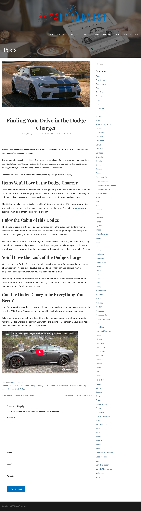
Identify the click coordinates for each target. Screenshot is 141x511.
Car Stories (100, 149)
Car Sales (99, 145)
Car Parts (99, 137)
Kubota (98, 250)
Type (98, 449)
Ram (97, 372)
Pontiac (99, 364)
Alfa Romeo (100, 80)
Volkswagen (100, 473)
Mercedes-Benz (102, 315)
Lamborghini (100, 254)
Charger (33, 386)
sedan (4, 389)
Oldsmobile (100, 347)
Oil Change (100, 343)
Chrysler (99, 161)
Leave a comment (62, 133)
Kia (97, 246)
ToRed (22, 389)
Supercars (100, 412)
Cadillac (99, 129)
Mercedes (100, 311)
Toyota (98, 437)
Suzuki (98, 420)
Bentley (99, 96)
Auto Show (100, 92)
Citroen (98, 165)
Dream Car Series (71, 34)
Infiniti (98, 230)
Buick (98, 120)
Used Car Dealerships (104, 453)
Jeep (98, 242)
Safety (98, 388)
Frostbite (55, 386)
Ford (97, 206)
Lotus (98, 279)
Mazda (98, 299)
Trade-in (99, 441)
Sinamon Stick (13, 389)
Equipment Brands (103, 189)
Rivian (98, 376)
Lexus (98, 266)
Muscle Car (80, 386)
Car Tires (99, 153)
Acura (98, 76)
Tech (117, 34)
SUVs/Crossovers (103, 416)
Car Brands (100, 133)
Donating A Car (101, 177)
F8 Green (47, 386)
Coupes (99, 169)
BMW (98, 100)
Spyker (98, 400)
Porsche (99, 368)
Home (137, 34)
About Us (127, 34)
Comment (12, 417)
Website (10, 476)
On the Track (100, 351)
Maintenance (101, 291)
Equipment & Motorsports (106, 185)
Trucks (98, 445)
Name (10, 452)
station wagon (101, 404)
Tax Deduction (101, 424)
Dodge (13, 383)
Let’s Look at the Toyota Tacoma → (78, 395)
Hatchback (100, 218)
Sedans (20, 383)
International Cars (102, 234)
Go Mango (63, 386)
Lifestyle (87, 34)
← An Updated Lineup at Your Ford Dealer (18, 395)
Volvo (98, 477)
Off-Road (99, 339)
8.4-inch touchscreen (20, 386)
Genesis (99, 210)
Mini (97, 323)
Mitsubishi (100, 327)
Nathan (45, 133)
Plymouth (99, 356)
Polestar (99, 360)
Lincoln (98, 270)
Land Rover (100, 258)
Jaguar (98, 238)
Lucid (98, 283)
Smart (98, 396)
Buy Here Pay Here (103, 125)
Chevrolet (99, 157)
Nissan (98, 335)
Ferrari (98, 197)
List (97, 274)
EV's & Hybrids (101, 193)
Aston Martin (101, 84)
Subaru (98, 408)
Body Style (55, 34)
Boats (98, 104)
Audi (97, 88)
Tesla (98, 432)
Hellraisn (72, 386)
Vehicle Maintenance (104, 469)
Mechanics (100, 307)
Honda (98, 222)
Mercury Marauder (103, 319)
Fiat (97, 202)
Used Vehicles (101, 457)
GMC (98, 214)
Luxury (98, 287)
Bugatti (98, 116)
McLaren (99, 303)
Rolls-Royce (100, 380)
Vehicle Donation (102, 465)
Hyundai (99, 226)
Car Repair (100, 141)
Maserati (99, 295)
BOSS (98, 112)
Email (10, 464)
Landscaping (101, 262)
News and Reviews (103, 34)
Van (97, 461)
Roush (98, 384)
